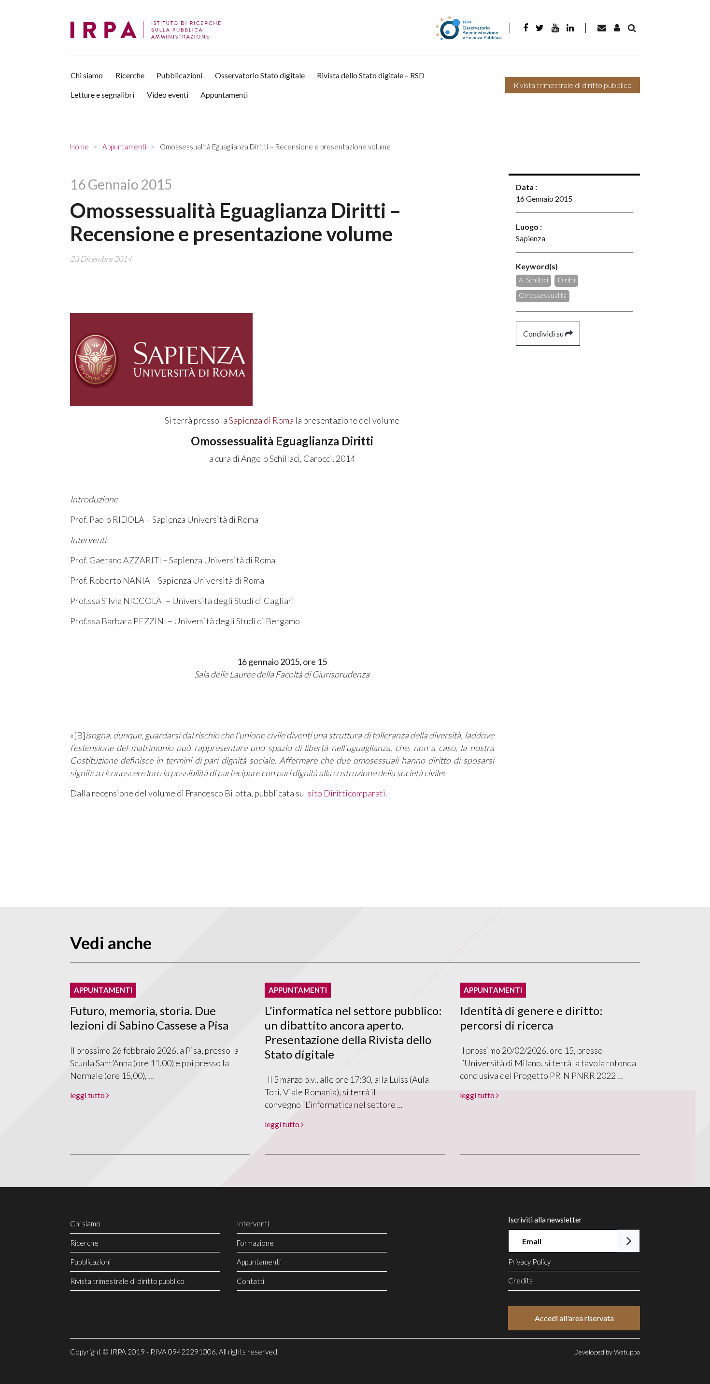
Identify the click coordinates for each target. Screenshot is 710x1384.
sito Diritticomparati (346, 793)
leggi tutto (88, 1095)
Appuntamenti (224, 94)
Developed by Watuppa (606, 1352)
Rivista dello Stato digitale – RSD (371, 75)
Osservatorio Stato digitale (260, 75)
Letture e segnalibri (102, 94)
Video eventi (167, 94)
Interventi (253, 1223)
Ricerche (129, 75)
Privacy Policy (529, 1261)
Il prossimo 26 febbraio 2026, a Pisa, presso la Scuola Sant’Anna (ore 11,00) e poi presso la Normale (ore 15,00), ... (154, 1063)
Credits (520, 1280)
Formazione (255, 1242)
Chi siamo (87, 75)
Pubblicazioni (179, 75)
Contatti (250, 1281)
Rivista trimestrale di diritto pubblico (572, 84)
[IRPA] (148, 30)
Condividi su (544, 333)
